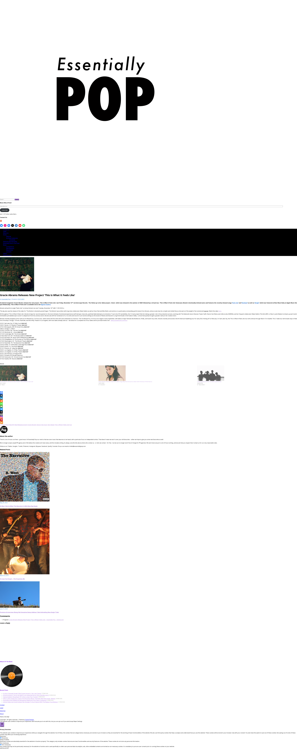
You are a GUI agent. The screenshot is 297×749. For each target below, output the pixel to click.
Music (4, 245)
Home (5, 235)
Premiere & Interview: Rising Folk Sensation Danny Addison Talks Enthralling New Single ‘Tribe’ (29, 612)
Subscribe (5, 210)
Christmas (12, 240)
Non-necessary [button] (4, 743)
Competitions (10, 246)
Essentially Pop (6, 299)
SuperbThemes (29, 720)
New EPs (11, 425)
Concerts (8, 252)
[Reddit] (1, 401)
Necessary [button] (3, 736)
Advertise (2, 711)
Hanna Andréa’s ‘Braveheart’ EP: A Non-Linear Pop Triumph (20, 697)
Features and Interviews (10, 241)
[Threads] (1, 411)
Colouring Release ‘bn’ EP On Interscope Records (209, 381)
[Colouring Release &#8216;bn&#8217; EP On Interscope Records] (245, 373)
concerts (25, 425)
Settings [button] (79, 721)
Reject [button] (75, 721)
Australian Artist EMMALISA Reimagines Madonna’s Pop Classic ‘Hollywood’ (25, 700)
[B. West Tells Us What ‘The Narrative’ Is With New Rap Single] (25, 501)
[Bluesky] (1, 409)
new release (50, 425)
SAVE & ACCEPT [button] (4, 748)
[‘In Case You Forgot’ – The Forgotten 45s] (25, 574)
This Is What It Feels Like (62, 425)
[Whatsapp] (1, 403)
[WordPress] (1, 414)
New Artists (9, 250)
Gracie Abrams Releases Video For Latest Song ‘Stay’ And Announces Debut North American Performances (125, 381)
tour (70, 425)
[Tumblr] (1, 395)
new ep (39, 425)
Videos (5, 253)
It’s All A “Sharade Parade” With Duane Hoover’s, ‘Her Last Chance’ (22, 693)
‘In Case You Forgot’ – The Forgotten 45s (12, 579)
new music (44, 425)
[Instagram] (1, 417)
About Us (6, 233)
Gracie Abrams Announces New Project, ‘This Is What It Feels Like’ (16, 381)
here (220, 311)
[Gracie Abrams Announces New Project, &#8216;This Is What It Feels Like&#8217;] (48, 373)
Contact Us (6, 229)
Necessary (5, 738)
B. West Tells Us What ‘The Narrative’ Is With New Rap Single (19, 506)
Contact (2, 705)
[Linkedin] (1, 398)
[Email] (1, 406)
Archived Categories (12, 238)
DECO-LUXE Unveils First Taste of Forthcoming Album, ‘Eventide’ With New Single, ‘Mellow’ (29, 698)
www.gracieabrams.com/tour (119, 320)
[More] (1, 422)
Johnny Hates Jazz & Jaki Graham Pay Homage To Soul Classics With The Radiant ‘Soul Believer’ (30, 702)
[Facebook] (1, 392)
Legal (4, 231)
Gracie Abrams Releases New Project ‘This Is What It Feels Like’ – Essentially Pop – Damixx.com (36, 620)
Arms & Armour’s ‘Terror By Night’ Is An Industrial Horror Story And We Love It (26, 695)
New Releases (10, 248)
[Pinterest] (1, 420)
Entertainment (7, 255)
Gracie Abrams (32, 425)
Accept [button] (71, 721)
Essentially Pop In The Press (11, 243)
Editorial (8, 236)
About (2, 714)
